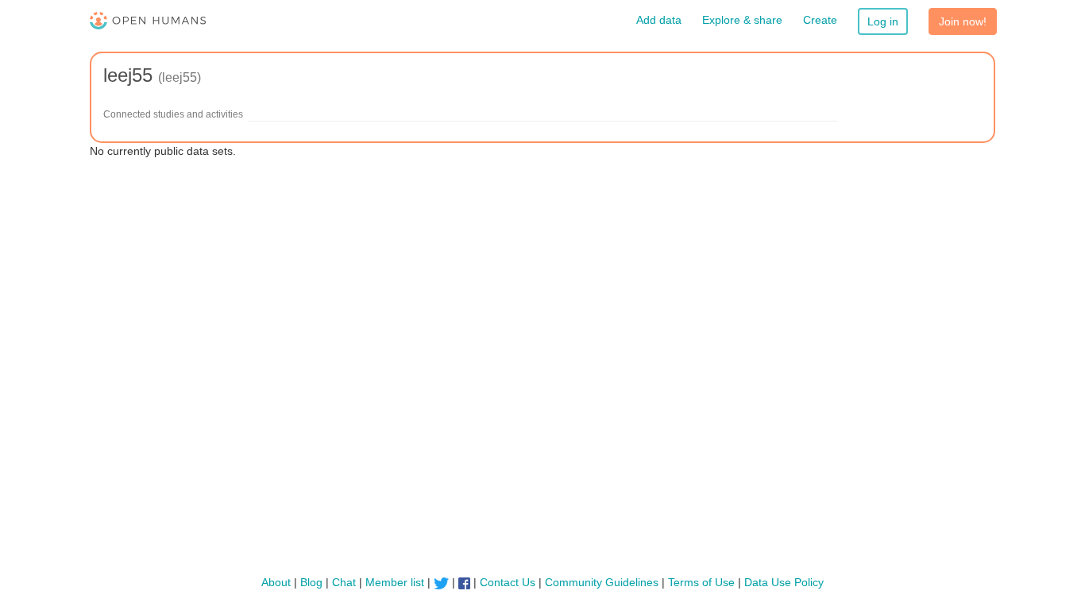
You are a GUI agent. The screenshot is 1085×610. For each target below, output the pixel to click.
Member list (394, 582)
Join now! (963, 21)
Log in (882, 21)
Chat (344, 582)
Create (820, 20)
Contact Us (507, 582)
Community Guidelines (601, 582)
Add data (659, 20)
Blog (311, 582)
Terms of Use (701, 582)
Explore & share (742, 20)
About (276, 582)
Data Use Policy (784, 582)
